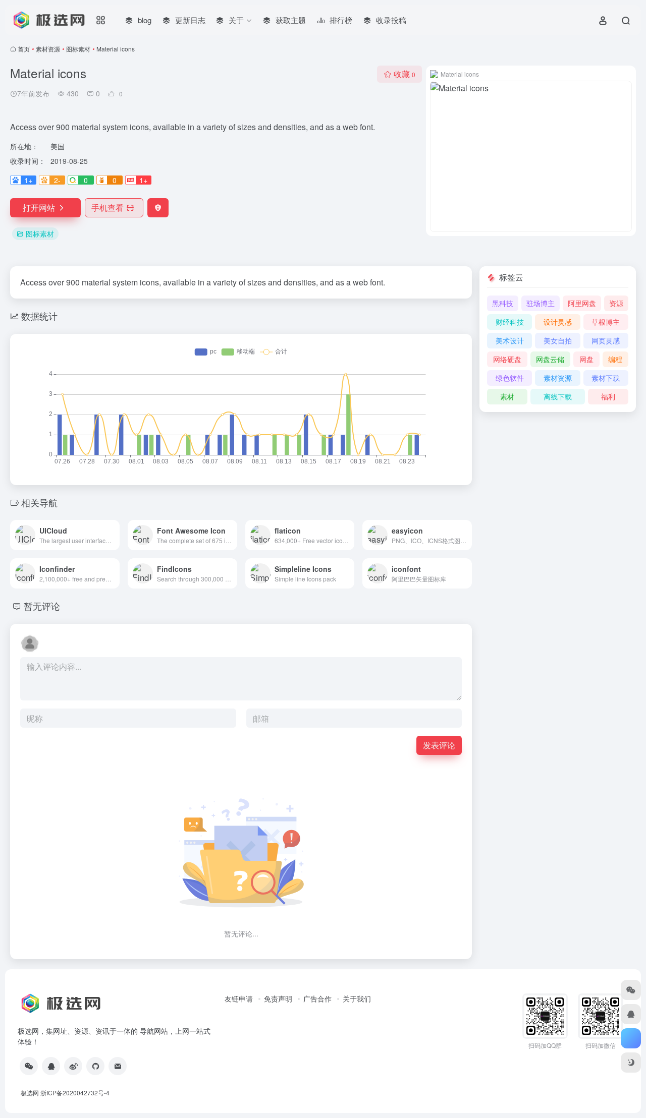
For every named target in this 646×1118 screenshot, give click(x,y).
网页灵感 (605, 340)
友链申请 (239, 998)
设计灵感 (558, 322)
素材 (507, 396)
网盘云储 (550, 359)
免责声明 (278, 998)
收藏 (404, 74)
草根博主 (605, 322)
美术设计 (510, 340)
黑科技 (502, 303)
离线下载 (558, 396)
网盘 (586, 359)
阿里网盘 (582, 303)
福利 (608, 396)
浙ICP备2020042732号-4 (75, 1092)
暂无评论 (42, 605)
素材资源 (48, 48)
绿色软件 (510, 378)
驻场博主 (540, 303)
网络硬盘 (507, 359)
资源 (616, 303)
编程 (615, 359)
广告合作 (317, 998)
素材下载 (605, 378)
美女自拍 (558, 340)
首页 (24, 48)
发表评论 (439, 745)
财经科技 (510, 322)
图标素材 (78, 48)
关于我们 (357, 998)
